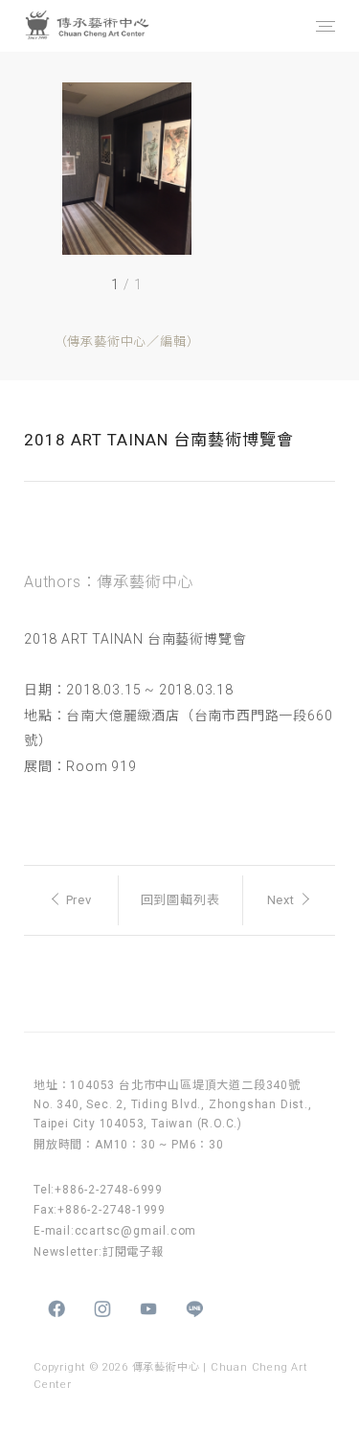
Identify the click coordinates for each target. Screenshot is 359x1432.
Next (281, 900)
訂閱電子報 (133, 1252)
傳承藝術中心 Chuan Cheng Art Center (109, 26)
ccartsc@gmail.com (136, 1231)
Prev (79, 900)
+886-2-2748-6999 (109, 1189)
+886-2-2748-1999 (111, 1209)
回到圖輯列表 (180, 900)
